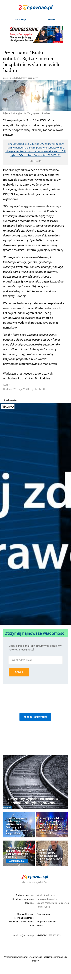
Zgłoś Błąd (20, 19)
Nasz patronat (43, 914)
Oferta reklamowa (25, 914)
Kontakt (52, 19)
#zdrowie (10, 400)
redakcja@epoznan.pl (23, 935)
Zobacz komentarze (35, 717)
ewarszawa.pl (35, 956)
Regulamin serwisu (46, 921)
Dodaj (19, 672)
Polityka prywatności (24, 917)
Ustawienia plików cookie (21, 921)
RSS (32, 925)
